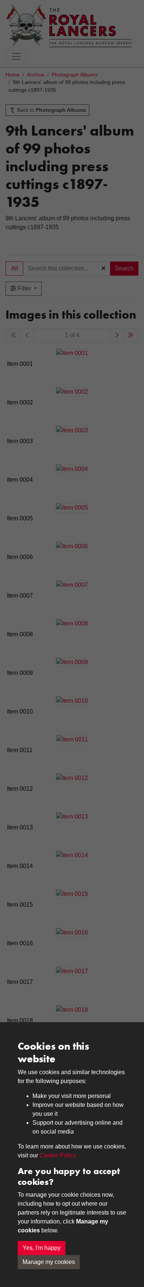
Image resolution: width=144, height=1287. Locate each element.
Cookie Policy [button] (58, 1155)
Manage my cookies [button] (49, 1262)
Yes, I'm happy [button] (42, 1248)
